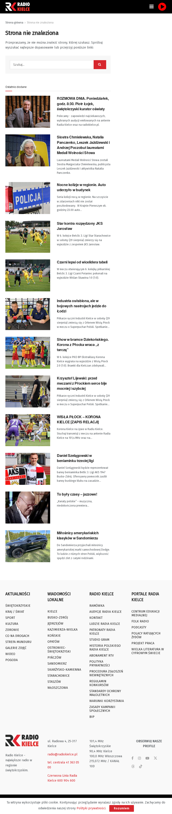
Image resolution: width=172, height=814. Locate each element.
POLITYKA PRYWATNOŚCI (99, 663)
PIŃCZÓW (54, 657)
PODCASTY (138, 627)
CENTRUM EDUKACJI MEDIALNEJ (145, 613)
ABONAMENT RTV (101, 655)
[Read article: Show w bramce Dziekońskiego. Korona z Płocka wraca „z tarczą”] (27, 353)
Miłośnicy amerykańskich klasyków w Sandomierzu (78, 535)
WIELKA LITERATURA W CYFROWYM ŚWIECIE (147, 651)
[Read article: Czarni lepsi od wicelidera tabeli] (27, 275)
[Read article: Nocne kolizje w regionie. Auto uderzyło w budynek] (27, 198)
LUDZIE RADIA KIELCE (104, 624)
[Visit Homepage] (18, 6)
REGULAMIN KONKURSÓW (99, 683)
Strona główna (14, 22)
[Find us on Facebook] (132, 758)
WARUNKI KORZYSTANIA (106, 701)
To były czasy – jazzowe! (77, 494)
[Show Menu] (151, 6)
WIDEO (10, 654)
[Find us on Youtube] (147, 758)
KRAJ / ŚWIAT (14, 612)
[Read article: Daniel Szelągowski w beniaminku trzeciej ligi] (27, 469)
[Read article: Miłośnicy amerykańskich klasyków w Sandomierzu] (27, 546)
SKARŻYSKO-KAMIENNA (64, 670)
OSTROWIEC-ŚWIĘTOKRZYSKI (59, 649)
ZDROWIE (12, 630)
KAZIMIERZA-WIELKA (62, 630)
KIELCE (52, 611)
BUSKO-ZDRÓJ (57, 617)
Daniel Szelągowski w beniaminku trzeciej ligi (75, 458)
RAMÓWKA (96, 606)
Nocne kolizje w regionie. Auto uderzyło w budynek (81, 187)
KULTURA (11, 624)
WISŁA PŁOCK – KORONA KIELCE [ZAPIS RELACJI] (79, 419)
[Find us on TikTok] (140, 766)
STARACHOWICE (58, 676)
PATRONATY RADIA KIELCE (102, 632)
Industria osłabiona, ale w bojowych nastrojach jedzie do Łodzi (81, 306)
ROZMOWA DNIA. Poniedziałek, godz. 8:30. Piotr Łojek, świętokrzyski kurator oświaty (83, 103)
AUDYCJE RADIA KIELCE (105, 612)
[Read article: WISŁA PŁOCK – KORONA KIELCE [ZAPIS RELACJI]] (27, 430)
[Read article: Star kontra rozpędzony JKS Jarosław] (27, 237)
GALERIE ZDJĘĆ (15, 648)
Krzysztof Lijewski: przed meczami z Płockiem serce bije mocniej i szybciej (82, 383)
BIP (92, 717)
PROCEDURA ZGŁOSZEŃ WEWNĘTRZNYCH (106, 673)
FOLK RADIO (140, 621)
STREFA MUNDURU (18, 642)
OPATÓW (53, 642)
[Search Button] (100, 64)
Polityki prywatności (91, 808)
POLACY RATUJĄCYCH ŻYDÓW (145, 635)
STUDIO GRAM (99, 640)
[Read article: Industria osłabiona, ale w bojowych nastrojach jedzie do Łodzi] (27, 314)
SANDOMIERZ (57, 664)
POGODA (11, 660)
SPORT (10, 618)
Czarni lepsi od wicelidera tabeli (82, 262)
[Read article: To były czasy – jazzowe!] (27, 508)
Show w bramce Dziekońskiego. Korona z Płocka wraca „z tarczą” (83, 344)
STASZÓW (54, 682)
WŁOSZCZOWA (57, 688)
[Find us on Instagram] (139, 758)
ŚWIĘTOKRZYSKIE (17, 606)
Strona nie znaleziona (40, 22)
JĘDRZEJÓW (55, 623)
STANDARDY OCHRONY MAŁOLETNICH (105, 693)
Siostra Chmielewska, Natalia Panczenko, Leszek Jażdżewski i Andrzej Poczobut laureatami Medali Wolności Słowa (83, 144)
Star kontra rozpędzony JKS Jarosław (80, 226)
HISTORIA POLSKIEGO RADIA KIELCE (105, 647)
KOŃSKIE (54, 636)
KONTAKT (96, 618)
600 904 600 (66, 780)
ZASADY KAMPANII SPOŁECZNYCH (102, 709)
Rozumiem (121, 808)
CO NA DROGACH (17, 636)
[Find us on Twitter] (155, 758)
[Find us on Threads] (133, 766)
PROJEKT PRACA (142, 643)
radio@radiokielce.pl (62, 754)
